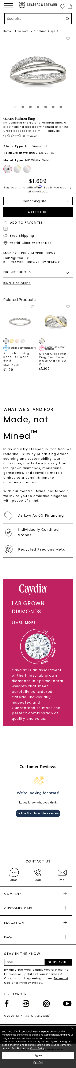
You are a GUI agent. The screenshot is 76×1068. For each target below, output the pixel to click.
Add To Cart (38, 212)
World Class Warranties (31, 243)
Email (62, 880)
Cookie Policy (37, 1048)
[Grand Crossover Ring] (56, 321)
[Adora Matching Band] (20, 321)
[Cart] (69, 6)
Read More (53, 131)
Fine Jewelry (23, 31)
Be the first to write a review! (38, 813)
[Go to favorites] (62, 6)
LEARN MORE (24, 622)
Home (7, 31)
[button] (8, 5)
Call (38, 880)
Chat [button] (14, 880)
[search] (67, 18)
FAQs (8, 937)
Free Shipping (22, 236)
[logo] (38, 5)
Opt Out (38, 1062)
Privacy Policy (30, 983)
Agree (38, 1055)
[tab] (15, 107)
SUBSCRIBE (58, 962)
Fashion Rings (46, 31)
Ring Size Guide (17, 283)
